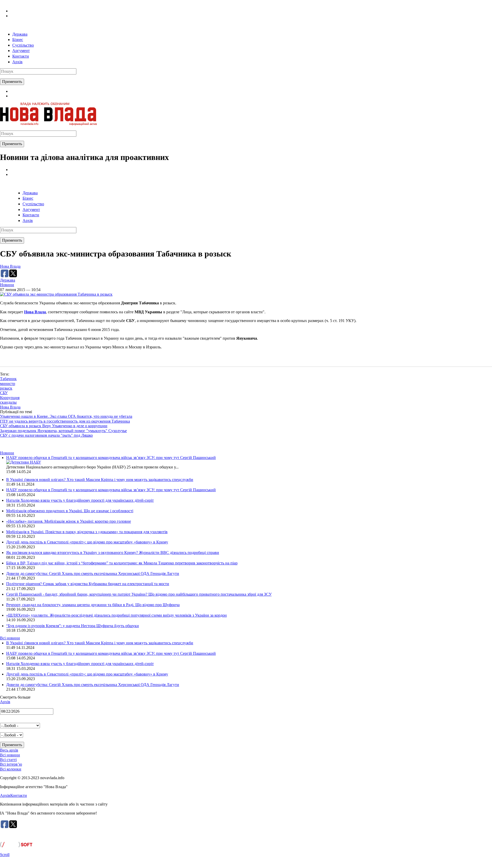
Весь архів (9, 750)
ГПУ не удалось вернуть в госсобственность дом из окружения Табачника (65, 421)
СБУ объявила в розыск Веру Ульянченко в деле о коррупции (53, 426)
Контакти (20, 56)
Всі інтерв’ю (11, 764)
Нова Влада (10, 266)
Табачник (8, 379)
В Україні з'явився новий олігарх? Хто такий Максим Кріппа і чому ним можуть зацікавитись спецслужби (99, 479)
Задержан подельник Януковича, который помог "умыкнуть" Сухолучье (63, 431)
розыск (6, 388)
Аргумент (21, 50)
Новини (7, 285)
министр (7, 383)
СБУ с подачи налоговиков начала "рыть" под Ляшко (46, 435)
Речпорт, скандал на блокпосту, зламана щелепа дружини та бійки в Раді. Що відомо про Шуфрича (93, 605)
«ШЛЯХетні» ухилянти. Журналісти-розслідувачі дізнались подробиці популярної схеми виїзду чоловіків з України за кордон (116, 615)
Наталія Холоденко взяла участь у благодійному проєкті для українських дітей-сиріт (80, 500)
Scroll (4, 854)
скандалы (8, 402)
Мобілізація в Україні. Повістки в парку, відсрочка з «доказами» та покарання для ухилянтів (87, 532)
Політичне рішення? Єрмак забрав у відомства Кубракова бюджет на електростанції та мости (87, 584)
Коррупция (9, 397)
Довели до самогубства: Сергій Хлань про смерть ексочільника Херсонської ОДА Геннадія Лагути (92, 573)
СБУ (4, 393)
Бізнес (17, 39)
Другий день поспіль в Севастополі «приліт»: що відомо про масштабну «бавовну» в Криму (87, 542)
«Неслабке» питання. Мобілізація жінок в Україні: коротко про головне (68, 521)
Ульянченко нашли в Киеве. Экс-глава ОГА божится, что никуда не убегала (66, 416)
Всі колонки (10, 769)
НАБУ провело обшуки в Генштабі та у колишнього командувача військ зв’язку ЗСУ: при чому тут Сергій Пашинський (111, 457)
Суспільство (23, 45)
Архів (17, 62)
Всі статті (8, 759)
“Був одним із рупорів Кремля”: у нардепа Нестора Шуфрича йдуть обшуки (72, 626)
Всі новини (10, 638)
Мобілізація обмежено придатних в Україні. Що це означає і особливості (69, 511)
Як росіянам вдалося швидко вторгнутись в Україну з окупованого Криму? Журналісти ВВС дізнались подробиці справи (112, 552)
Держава (19, 34)
